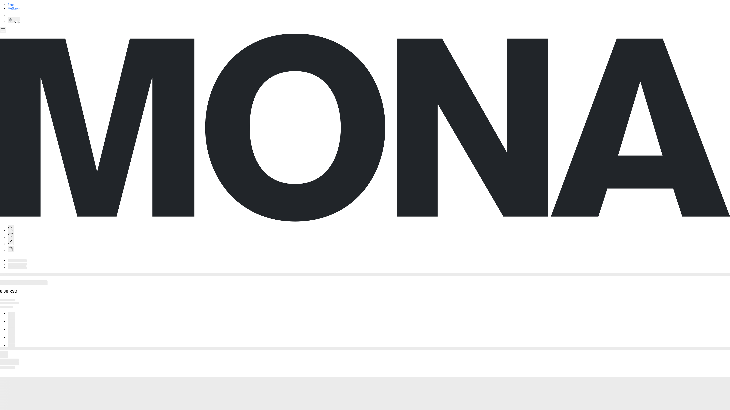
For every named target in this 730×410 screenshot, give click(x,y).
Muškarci (14, 8)
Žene (11, 5)
